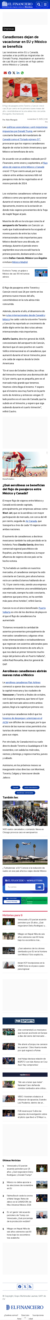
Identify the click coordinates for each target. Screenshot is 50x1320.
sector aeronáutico (30, 787)
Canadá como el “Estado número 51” (21, 139)
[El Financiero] (17, 4)
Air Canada (31, 521)
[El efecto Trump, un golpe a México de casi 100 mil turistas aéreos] (41, 273)
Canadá (15, 787)
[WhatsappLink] (25, 900)
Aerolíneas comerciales (25, 793)
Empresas (9, 29)
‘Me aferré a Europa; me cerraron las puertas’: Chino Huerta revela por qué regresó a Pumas (32, 1047)
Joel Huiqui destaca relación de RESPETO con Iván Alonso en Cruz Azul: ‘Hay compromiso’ (32, 1062)
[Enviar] (39, 887)
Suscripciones (38, 1315)
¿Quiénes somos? (11, 1315)
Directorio (25, 1315)
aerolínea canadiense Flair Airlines (23, 682)
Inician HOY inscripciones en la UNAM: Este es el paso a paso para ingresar (31, 966)
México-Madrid (20, 262)
